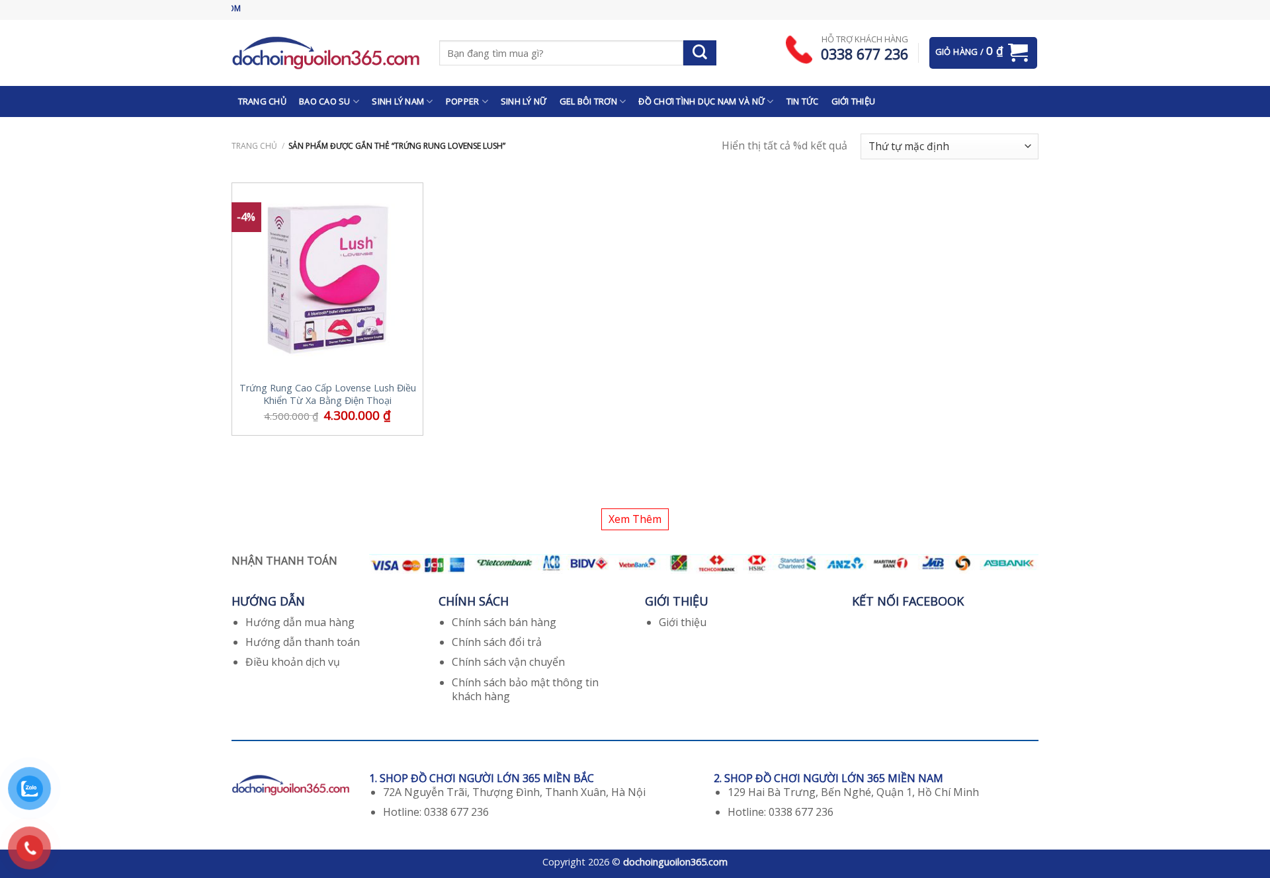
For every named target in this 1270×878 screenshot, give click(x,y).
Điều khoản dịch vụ (292, 662)
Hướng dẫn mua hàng (300, 622)
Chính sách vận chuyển (508, 662)
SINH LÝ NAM (398, 101)
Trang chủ (254, 145)
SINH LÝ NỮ (524, 101)
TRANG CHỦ (262, 101)
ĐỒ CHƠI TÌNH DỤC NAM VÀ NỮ (701, 101)
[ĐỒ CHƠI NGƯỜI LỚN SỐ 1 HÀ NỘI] (325, 52)
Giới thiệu (682, 622)
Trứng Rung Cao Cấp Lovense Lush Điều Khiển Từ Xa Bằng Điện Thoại (327, 394)
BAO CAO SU (325, 101)
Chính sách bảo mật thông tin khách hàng (525, 689)
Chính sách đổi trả (497, 642)
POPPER (463, 101)
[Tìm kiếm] (699, 52)
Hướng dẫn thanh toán (302, 642)
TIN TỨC (802, 101)
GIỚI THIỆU (853, 101)
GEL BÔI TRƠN (588, 101)
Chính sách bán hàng (504, 622)
